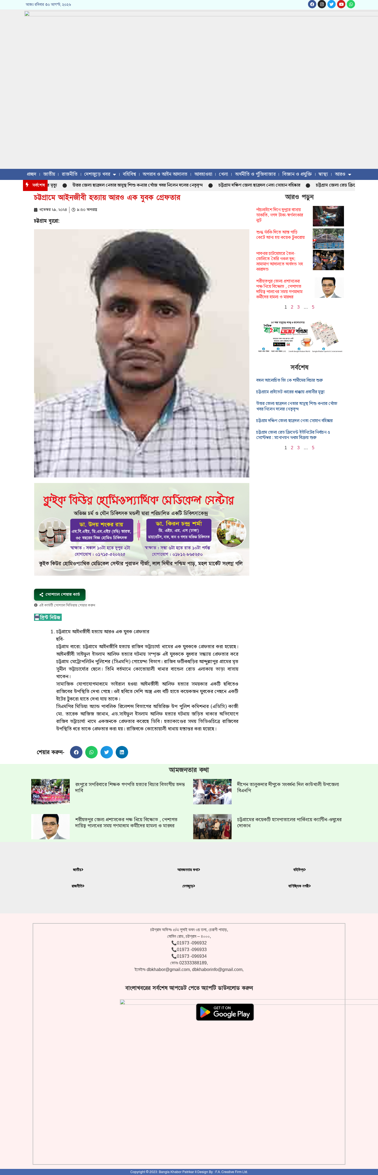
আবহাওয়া (203, 174)
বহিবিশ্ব (129, 174)
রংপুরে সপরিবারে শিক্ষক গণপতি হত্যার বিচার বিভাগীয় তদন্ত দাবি (130, 788)
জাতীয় (49, 174)
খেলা (223, 174)
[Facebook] (312, 4)
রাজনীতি (69, 174)
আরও (340, 174)
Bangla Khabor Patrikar (176, 1172)
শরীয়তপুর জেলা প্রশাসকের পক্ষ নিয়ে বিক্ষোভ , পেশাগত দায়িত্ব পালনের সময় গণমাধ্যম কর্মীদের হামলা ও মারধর (279, 289)
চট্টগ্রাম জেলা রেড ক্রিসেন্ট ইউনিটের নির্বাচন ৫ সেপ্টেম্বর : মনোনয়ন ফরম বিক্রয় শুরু (293, 435)
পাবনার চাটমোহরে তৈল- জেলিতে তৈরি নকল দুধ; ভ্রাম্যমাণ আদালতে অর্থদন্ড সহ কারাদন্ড (279, 261)
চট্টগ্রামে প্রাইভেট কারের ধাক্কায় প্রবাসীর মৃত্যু (290, 392)
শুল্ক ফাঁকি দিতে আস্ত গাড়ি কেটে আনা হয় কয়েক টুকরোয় (280, 235)
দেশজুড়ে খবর (97, 174)
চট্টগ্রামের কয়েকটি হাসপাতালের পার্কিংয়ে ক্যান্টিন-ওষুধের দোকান (289, 823)
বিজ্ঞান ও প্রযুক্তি (297, 174)
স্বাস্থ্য (323, 174)
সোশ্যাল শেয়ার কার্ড (62, 594)
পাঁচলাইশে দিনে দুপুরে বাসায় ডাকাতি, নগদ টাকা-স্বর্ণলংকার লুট (279, 215)
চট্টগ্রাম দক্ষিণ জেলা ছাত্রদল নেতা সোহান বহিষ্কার (235, 185)
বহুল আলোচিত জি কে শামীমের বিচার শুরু (289, 380)
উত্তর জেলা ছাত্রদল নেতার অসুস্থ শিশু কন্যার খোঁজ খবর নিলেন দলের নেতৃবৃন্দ (114, 185)
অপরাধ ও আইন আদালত (165, 174)
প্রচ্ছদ (31, 174)
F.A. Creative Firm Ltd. (231, 1172)
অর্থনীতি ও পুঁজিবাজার (255, 174)
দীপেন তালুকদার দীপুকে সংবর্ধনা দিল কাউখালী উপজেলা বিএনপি (288, 788)
